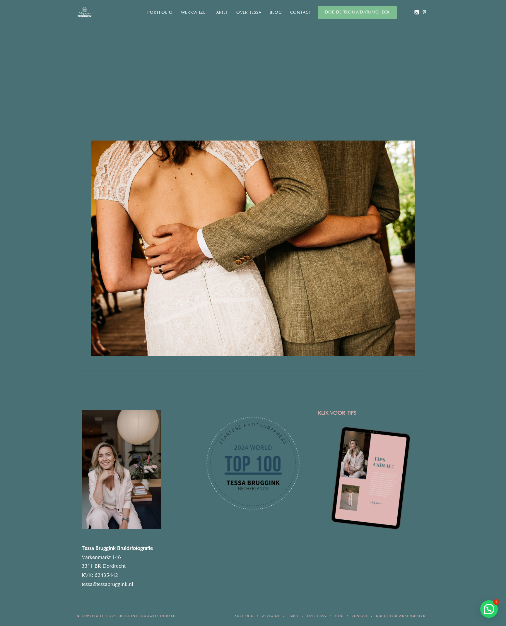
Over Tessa (248, 12)
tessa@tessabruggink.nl (107, 584)
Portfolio (160, 12)
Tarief (221, 12)
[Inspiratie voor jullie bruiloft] (424, 12)
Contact (300, 12)
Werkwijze (193, 12)
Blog (276, 12)
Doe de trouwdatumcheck (357, 12)
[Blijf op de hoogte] (416, 12)
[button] (489, 609)
